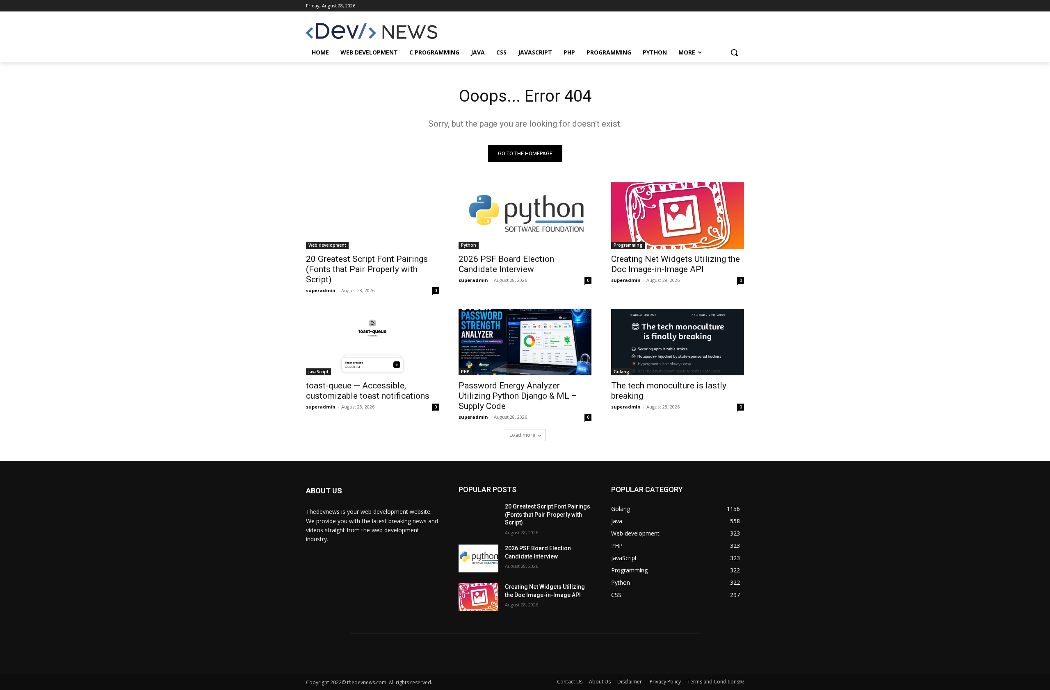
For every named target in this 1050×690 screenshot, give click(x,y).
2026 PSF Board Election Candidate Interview (506, 264)
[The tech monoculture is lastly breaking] (677, 342)
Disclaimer (630, 681)
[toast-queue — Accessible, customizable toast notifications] (372, 342)
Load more (522, 434)
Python (468, 245)
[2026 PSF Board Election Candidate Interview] (525, 215)
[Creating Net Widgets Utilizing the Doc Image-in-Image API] (677, 215)
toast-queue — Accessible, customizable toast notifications (367, 391)
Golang (621, 372)
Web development (327, 245)
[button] (734, 52)
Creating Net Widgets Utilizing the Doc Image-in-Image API (675, 264)
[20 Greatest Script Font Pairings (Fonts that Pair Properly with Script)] (372, 215)
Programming (628, 245)
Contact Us (569, 681)
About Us (600, 681)
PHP (465, 372)
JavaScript (318, 372)
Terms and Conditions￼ (715, 681)
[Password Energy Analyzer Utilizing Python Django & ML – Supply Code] (525, 342)
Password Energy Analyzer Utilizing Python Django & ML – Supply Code (518, 396)
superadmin (321, 290)
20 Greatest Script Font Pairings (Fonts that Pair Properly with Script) (367, 269)
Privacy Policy (665, 681)
